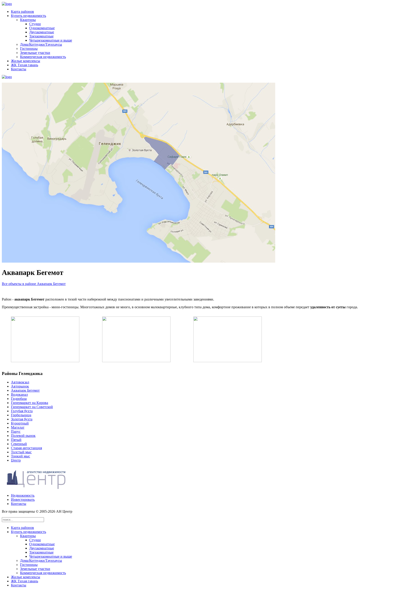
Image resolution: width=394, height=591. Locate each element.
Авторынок (20, 386)
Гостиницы (29, 48)
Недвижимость (22, 495)
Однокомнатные (42, 28)
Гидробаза (19, 399)
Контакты (18, 69)
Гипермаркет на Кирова (29, 403)
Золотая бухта (21, 419)
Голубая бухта (22, 411)
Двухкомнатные (41, 32)
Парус (16, 431)
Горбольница (21, 415)
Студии (35, 24)
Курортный (20, 423)
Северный (19, 444)
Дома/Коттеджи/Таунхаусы (41, 44)
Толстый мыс (21, 452)
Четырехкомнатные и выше (50, 40)
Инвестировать (23, 499)
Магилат (17, 427)
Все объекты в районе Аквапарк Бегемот (34, 284)
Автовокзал (20, 382)
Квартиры (28, 20)
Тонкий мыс (20, 456)
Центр (16, 460)
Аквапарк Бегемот (25, 390)
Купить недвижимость (28, 16)
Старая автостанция (26, 448)
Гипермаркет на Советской (32, 407)
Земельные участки (35, 53)
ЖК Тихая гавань (24, 65)
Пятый (16, 440)
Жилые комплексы (25, 61)
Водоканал (19, 394)
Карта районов (22, 11)
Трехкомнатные (41, 36)
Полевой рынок (23, 436)
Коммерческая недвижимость (43, 57)
